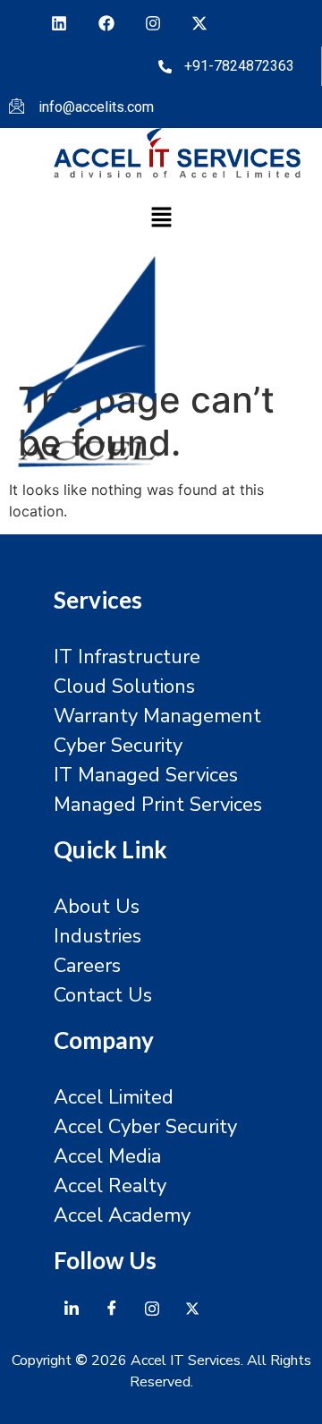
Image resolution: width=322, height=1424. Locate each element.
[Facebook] (105, 23)
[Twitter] (192, 1307)
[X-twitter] (199, 23)
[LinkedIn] (71, 1307)
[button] (161, 219)
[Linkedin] (59, 23)
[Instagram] (153, 23)
